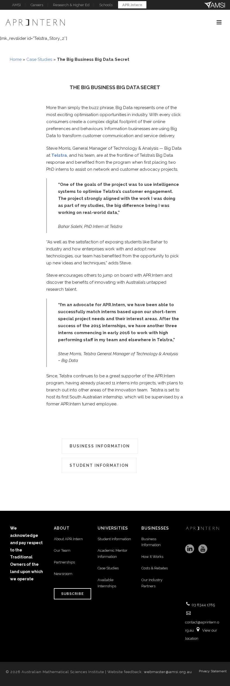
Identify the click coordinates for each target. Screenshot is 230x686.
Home (16, 59)
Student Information (114, 539)
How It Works (152, 557)
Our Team (62, 550)
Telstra (59, 155)
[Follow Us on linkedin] (189, 549)
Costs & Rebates (154, 568)
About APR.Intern (69, 539)
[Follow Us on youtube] (202, 549)
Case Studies (39, 59)
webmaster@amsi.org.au (168, 672)
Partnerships (64, 562)
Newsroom (63, 574)
